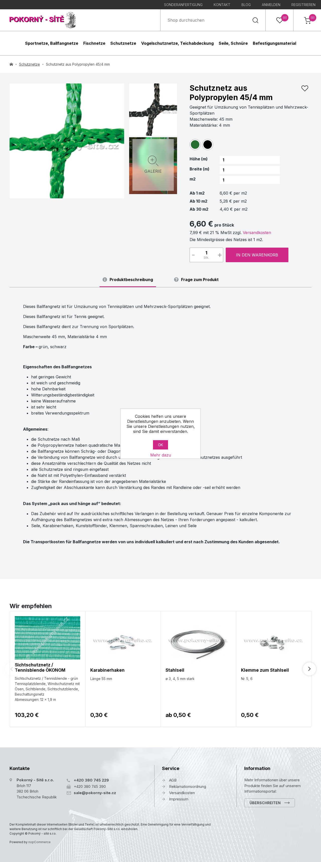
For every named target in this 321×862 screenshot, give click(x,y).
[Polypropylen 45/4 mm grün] (67, 140)
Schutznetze (123, 43)
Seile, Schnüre (233, 43)
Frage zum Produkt (200, 279)
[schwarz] (207, 144)
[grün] (195, 144)
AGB (173, 780)
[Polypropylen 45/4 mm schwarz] (153, 109)
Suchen (255, 20)
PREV (11, 668)
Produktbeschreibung (131, 279)
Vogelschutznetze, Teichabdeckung (177, 43)
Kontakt (222, 5)
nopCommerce (39, 842)
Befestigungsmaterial (274, 43)
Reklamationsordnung (187, 786)
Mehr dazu (160, 455)
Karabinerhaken (107, 670)
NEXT (309, 668)
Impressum (178, 799)
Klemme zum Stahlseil (265, 670)
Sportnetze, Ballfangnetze (51, 43)
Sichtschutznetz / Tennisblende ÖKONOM (40, 667)
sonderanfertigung (183, 5)
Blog (246, 5)
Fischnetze (94, 43)
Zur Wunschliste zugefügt (305, 88)
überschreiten (265, 803)
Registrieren (303, 5)
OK (160, 445)
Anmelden (271, 5)
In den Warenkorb (257, 254)
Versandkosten (257, 232)
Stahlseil (175, 670)
